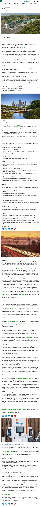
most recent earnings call (29, 40)
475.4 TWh (23, 313)
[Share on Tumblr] (12, 229)
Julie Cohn (3, 291)
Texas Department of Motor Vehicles (14, 321)
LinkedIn (9, 412)
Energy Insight (5, 294)
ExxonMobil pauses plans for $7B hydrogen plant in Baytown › (13, 90)
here (8, 226)
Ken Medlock (6, 268)
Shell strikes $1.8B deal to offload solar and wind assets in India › (13, 88)
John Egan (5, 10)
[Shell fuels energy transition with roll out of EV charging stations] (20, 430)
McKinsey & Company (10, 308)
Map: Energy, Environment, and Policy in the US (26, 378)
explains (33, 268)
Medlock (29, 330)
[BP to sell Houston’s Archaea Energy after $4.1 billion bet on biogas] (20, 23)
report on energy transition (9, 451)
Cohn (2, 324)
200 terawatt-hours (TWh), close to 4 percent (28, 309)
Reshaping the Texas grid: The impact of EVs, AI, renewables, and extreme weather (17, 258)
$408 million (21, 323)
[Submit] (39, 1)
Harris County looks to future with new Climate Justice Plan (12, 122)
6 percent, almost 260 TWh (25, 315)
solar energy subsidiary (17, 493)
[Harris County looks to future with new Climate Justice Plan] (20, 106)
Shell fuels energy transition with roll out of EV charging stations (13, 444)
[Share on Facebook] (3, 229)
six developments (21, 294)
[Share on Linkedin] (9, 229)
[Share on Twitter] (6, 229)
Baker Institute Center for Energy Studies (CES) (24, 268)
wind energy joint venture (6, 494)
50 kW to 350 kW (29, 337)
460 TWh (23, 311)
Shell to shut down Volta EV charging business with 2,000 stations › (14, 86)
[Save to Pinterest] (15, 229)
